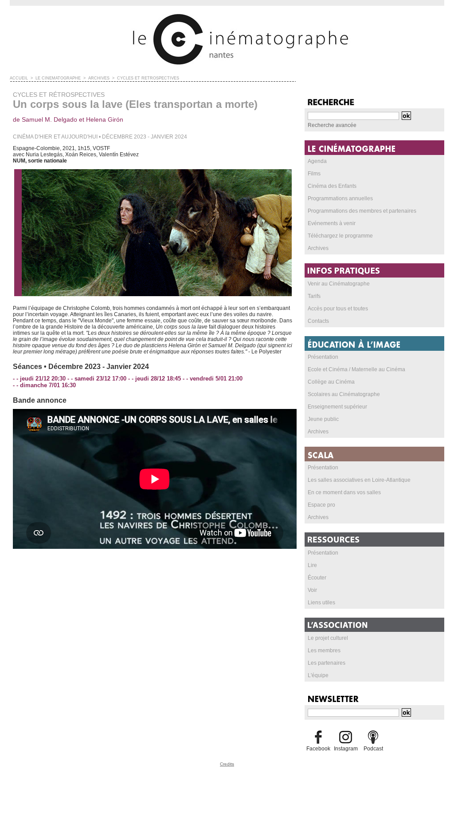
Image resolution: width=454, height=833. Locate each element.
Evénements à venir (332, 223)
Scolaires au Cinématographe (344, 394)
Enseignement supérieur (337, 407)
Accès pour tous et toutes (338, 308)
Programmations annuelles (340, 198)
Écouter (317, 578)
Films (314, 174)
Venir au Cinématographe (339, 284)
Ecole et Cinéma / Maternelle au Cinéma (356, 369)
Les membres (324, 650)
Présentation (323, 357)
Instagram (346, 749)
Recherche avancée (332, 125)
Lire (312, 565)
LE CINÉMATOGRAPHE (58, 78)
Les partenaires (326, 663)
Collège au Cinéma (331, 382)
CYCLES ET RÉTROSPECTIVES (148, 78)
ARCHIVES (99, 78)
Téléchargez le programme (340, 236)
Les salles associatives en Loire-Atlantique (359, 480)
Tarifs (314, 296)
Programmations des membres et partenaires (362, 211)
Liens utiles (321, 602)
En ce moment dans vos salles (344, 492)
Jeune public (323, 419)
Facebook (318, 749)
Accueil (19, 78)
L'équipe (318, 675)
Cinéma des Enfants (332, 186)
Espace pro (321, 505)
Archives (318, 248)
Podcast (373, 749)
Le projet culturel (328, 638)
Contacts (318, 321)
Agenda (317, 161)
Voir (312, 590)
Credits (227, 764)
